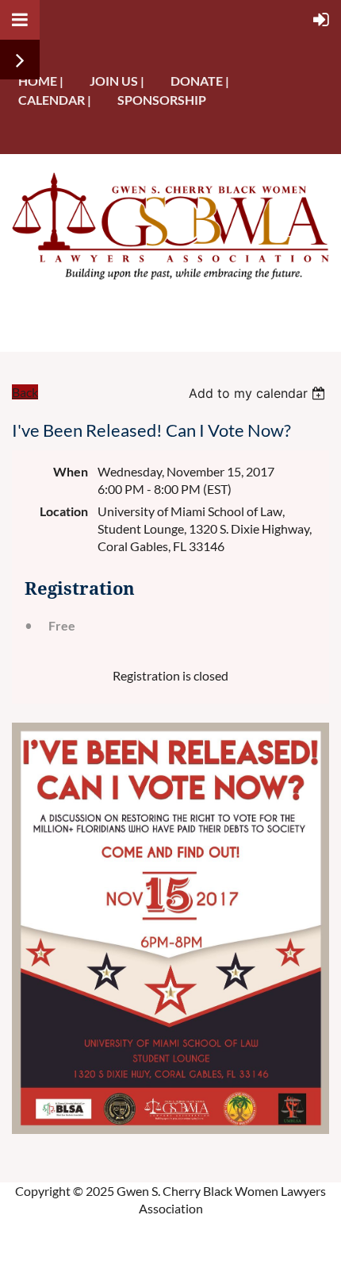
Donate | (199, 80)
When (70, 471)
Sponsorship (161, 99)
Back (25, 391)
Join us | (117, 80)
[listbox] (259, 393)
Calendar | (54, 99)
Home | (40, 80)
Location (64, 511)
